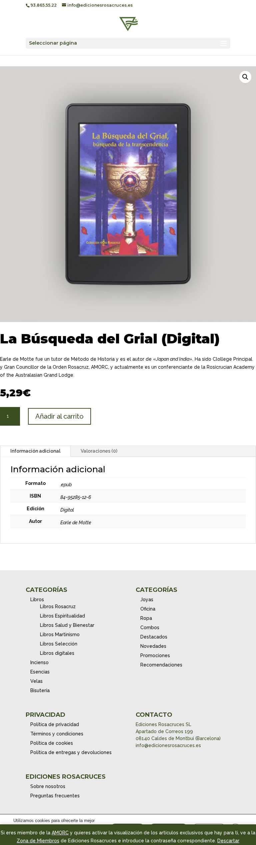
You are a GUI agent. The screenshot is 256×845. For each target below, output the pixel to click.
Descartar (228, 840)
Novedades (153, 646)
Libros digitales (57, 653)
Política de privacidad (54, 724)
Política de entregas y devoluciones (71, 752)
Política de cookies (51, 743)
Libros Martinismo (60, 634)
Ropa (146, 618)
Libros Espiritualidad (62, 616)
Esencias (40, 671)
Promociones (155, 655)
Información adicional (35, 451)
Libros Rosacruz (58, 606)
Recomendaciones (161, 664)
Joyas (146, 599)
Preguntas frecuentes (55, 795)
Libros (37, 599)
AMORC (60, 832)
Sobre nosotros (47, 786)
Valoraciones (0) (99, 451)
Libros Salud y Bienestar (67, 625)
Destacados (153, 636)
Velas (36, 681)
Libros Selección (58, 643)
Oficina (147, 609)
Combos (149, 627)
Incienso (39, 662)
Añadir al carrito (59, 416)
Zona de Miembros (38, 840)
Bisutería (40, 690)
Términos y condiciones (56, 733)
